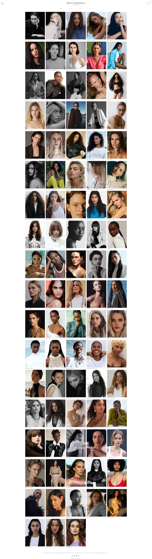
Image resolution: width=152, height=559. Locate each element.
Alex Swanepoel (28, 40)
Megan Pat (89, 278)
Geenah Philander (91, 159)
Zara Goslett (49, 547)
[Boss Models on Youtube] (77, 556)
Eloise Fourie (48, 159)
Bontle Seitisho (28, 99)
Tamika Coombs (90, 487)
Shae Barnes (69, 428)
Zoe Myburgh (69, 547)
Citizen (81, 8)
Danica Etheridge (90, 129)
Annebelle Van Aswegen (51, 70)
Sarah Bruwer (28, 428)
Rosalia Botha (69, 398)
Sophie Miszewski (29, 487)
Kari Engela (89, 219)
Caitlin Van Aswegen (71, 99)
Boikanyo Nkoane (111, 70)
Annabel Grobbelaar (29, 70)
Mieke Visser (48, 308)
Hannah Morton (69, 189)
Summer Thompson (50, 487)
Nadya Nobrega (28, 338)
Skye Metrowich (90, 457)
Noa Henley (109, 338)
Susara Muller (69, 487)
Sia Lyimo (109, 428)
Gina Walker (110, 159)
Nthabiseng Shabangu (92, 368)
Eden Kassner (28, 159)
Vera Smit (89, 517)
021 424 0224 (88, 552)
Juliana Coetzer (69, 219)
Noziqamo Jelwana (70, 368)
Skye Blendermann (111, 457)
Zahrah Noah (28, 547)
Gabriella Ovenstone (70, 159)
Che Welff (109, 99)
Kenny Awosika (69, 249)
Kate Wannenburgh (50, 249)
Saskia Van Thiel (49, 428)
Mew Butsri (109, 278)
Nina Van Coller (90, 338)
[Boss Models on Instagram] (73, 556)
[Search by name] (150, 1)
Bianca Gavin (89, 70)
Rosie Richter (90, 398)
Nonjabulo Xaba (49, 368)
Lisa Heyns (27, 278)
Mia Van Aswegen (29, 308)
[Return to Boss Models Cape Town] (76, 3)
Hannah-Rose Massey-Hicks (93, 189)
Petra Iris (109, 368)
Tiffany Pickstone (49, 517)
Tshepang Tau (69, 517)
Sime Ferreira (28, 457)
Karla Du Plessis (110, 219)
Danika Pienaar (110, 129)
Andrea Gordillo (69, 40)
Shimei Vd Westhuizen (91, 428)
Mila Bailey (68, 308)
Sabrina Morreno (111, 398)
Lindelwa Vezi (110, 249)
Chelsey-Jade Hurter (50, 129)
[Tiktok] (29, 14)
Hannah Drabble (28, 189)
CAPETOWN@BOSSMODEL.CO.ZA (100, 552)
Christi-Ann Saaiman (70, 129)
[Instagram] (27, 15)
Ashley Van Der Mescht (71, 70)
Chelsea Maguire (29, 129)
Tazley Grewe (110, 487)
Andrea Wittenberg (91, 40)
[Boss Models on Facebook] (79, 556)
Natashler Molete (70, 338)
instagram (149, 2)
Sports (91, 8)
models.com (148, 4)
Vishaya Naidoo (110, 517)
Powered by (75, 558)
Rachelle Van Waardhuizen (31, 398)
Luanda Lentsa (49, 278)
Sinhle (47, 457)
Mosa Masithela (110, 308)
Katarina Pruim (28, 249)
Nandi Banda (48, 338)
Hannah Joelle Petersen (51, 189)
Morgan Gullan (90, 308)
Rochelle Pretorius (50, 398)
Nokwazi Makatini (29, 368)
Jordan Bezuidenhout (50, 219)
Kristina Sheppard (91, 249)
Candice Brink (90, 99)
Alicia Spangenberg (50, 40)
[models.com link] (114, 104)
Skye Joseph (68, 457)
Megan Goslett (69, 278)
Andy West (109, 40)
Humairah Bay (110, 189)
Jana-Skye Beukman (29, 219)
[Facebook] (111, 254)
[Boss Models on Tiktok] (75, 556)
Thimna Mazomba (29, 517)
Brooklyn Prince (49, 99)
